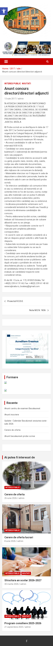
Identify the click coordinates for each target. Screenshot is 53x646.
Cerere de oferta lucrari (18, 537)
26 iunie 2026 (10, 498)
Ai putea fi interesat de (19, 457)
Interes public (12, 83)
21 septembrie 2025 (13, 627)
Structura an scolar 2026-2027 (22, 580)
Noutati (26, 83)
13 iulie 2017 (10, 98)
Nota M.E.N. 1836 (37, 310)
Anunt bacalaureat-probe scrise (19, 436)
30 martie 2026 (11, 584)
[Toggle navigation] (6, 61)
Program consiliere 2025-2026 (22, 623)
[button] (4, 11)
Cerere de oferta (12, 430)
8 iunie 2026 (10, 541)
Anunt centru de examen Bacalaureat (22, 408)
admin (21, 98)
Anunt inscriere (11, 414)
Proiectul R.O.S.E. (15, 301)
